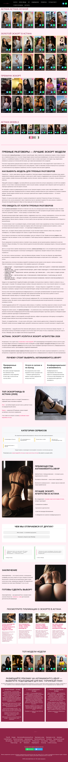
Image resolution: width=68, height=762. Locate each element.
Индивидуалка (35, 2)
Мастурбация (9, 740)
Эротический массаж (39, 739)
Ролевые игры (35, 740)
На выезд (43, 742)
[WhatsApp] (10, 25)
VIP (29, 2)
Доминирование (29, 739)
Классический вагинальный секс (25, 737)
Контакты (27, 5)
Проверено (44, 2)
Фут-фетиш (49, 739)
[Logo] (34, 732)
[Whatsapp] (66, 4)
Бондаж (13, 737)
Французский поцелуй (58, 739)
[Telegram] (63, 4)
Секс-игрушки (44, 740)
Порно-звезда (22, 2)
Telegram (39, 749)
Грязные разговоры (18, 739)
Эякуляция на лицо (39, 737)
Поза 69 (8, 737)
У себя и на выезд (52, 742)
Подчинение (52, 740)
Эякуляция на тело (50, 737)
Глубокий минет (8, 739)
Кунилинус (59, 737)
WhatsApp (30, 749)
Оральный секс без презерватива (22, 740)
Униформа (59, 740)
